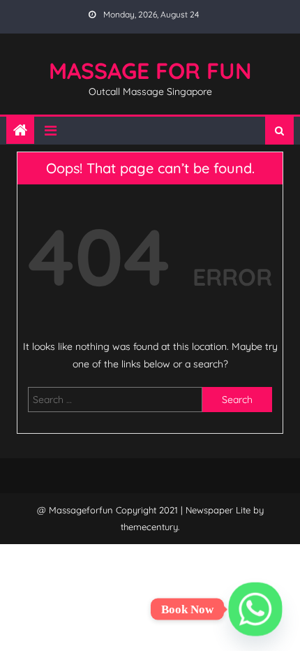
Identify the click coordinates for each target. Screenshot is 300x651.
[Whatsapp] (255, 609)
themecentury (149, 526)
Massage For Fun (150, 71)
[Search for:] (115, 399)
